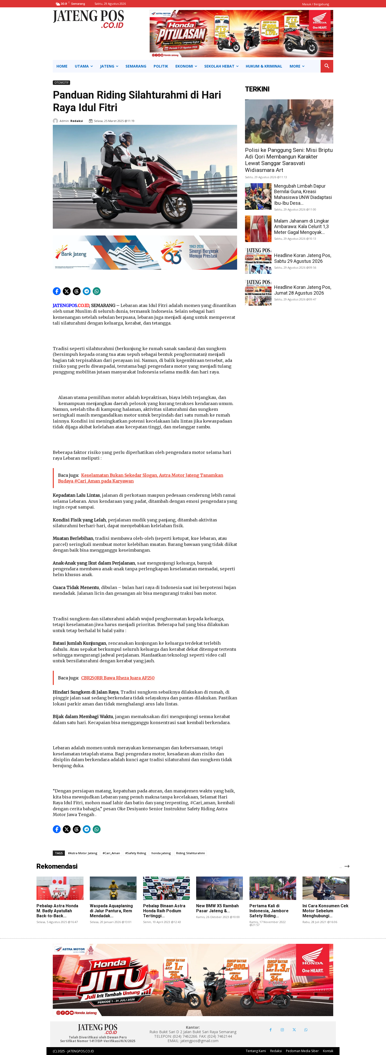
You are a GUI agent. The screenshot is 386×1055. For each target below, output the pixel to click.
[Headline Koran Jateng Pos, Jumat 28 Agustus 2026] (258, 292)
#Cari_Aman (111, 853)
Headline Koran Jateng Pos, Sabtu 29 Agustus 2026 (302, 258)
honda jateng (161, 853)
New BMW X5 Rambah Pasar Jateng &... (217, 908)
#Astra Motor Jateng (82, 853)
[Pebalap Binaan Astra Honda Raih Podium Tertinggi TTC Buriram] (166, 888)
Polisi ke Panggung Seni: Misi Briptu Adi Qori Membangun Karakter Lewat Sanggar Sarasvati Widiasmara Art (289, 160)
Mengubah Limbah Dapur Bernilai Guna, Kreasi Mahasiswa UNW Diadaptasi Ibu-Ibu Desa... (303, 194)
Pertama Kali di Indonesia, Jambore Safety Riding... (269, 910)
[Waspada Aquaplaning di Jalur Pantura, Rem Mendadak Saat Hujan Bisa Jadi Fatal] (113, 888)
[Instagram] (282, 1029)
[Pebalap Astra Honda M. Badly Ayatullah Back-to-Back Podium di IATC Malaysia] (59, 888)
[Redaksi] (56, 121)
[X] (294, 1029)
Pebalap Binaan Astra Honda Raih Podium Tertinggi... (164, 910)
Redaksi (76, 121)
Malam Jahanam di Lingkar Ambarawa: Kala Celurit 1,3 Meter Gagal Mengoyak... (301, 226)
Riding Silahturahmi (190, 853)
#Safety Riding (135, 853)
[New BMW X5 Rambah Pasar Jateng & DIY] (219, 888)
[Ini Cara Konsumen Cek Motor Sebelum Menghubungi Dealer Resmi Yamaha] (325, 888)
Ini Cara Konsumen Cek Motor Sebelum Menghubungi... (325, 910)
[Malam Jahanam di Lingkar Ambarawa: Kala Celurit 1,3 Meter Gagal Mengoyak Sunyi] (258, 229)
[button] (327, 66)
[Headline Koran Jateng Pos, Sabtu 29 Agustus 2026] (258, 260)
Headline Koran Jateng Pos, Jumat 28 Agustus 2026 (302, 290)
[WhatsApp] (306, 1029)
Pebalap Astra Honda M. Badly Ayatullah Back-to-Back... (57, 910)
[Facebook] (270, 1029)
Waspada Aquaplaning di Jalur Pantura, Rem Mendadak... (111, 910)
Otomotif (61, 82)
